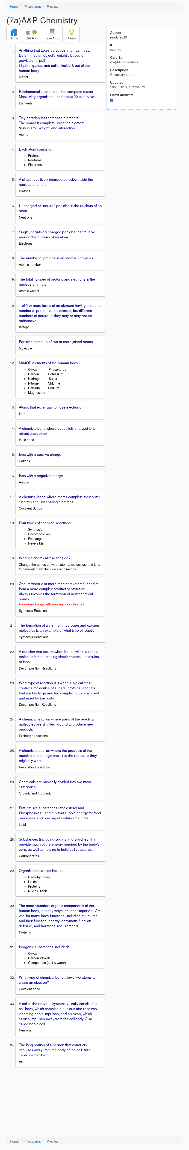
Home (14, 6)
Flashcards (33, 6)
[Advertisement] (144, 155)
